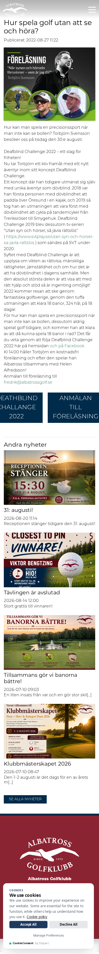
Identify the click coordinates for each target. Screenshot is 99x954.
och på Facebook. (67, 346)
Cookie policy (37, 917)
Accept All (28, 924)
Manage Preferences (48, 935)
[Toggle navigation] (92, 9)
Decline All (68, 924)
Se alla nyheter (25, 799)
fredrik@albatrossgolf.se (28, 383)
